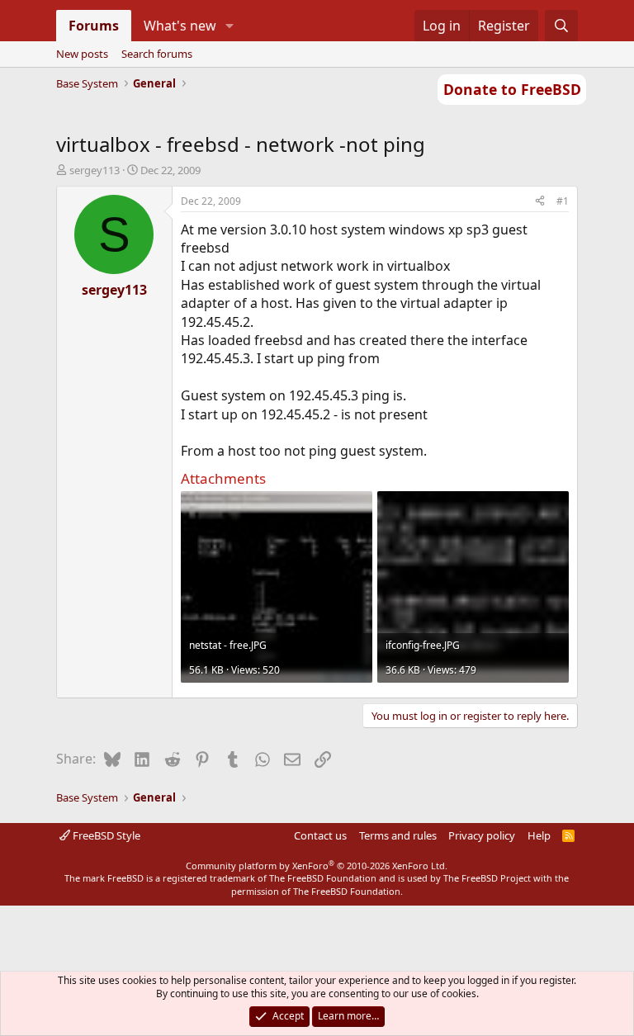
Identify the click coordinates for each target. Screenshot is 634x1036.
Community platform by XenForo (316, 865)
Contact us (320, 835)
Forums (94, 26)
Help (539, 835)
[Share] (540, 201)
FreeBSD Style (105, 835)
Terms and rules (398, 835)
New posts (82, 53)
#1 (562, 201)
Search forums (156, 53)
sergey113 (94, 170)
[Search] (562, 25)
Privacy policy (481, 835)
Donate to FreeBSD (512, 89)
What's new (180, 26)
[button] (229, 25)
